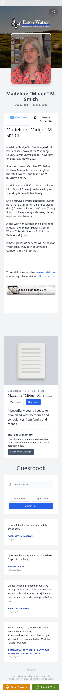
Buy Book (33, 401)
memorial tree (46, 272)
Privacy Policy (22, 679)
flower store (46, 276)
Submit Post (31, 505)
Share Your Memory (20, 451)
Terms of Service (39, 679)
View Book (15, 401)
